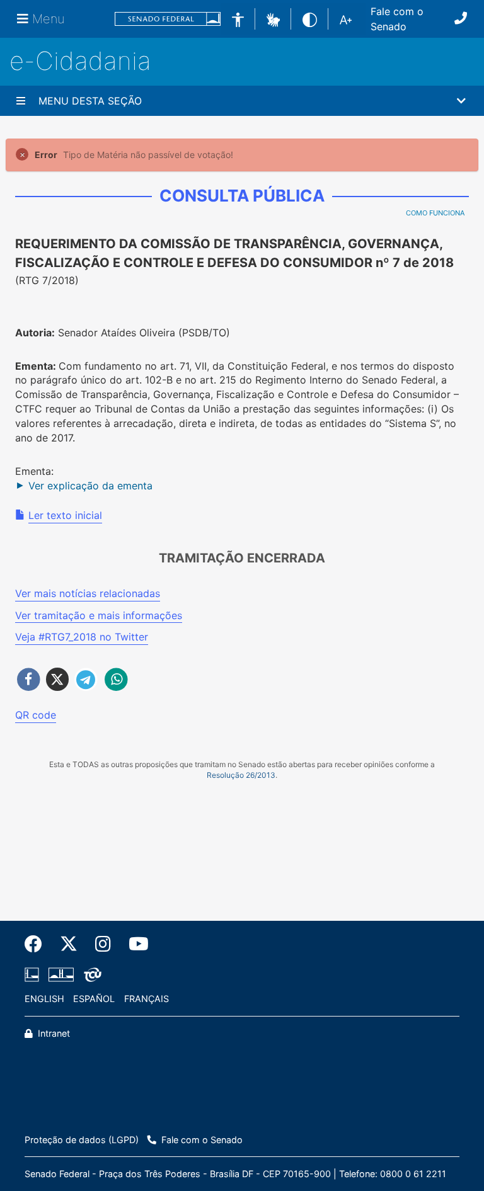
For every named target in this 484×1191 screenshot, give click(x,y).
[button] (273, 18)
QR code (35, 715)
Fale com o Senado (397, 19)
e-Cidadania (80, 60)
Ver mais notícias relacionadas (87, 593)
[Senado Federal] (168, 19)
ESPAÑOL (94, 998)
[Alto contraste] (309, 18)
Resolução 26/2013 (241, 775)
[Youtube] (134, 944)
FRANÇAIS (146, 998)
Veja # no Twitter (81, 636)
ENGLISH (44, 998)
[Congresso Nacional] (61, 975)
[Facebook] (38, 944)
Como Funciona (435, 212)
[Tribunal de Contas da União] (90, 975)
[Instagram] (103, 944)
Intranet (52, 1033)
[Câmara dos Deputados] (34, 975)
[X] (68, 944)
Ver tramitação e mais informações (98, 615)
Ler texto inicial (65, 515)
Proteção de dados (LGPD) (82, 1139)
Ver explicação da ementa (90, 485)
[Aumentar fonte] (345, 19)
